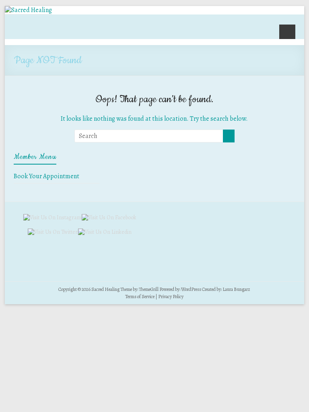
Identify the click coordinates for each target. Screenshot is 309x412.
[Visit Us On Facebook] (108, 217)
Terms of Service (139, 296)
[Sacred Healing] (28, 10)
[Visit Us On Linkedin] (105, 232)
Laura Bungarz (236, 289)
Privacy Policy (170, 296)
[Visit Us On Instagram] (52, 217)
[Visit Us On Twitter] (52, 232)
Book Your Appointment (46, 176)
